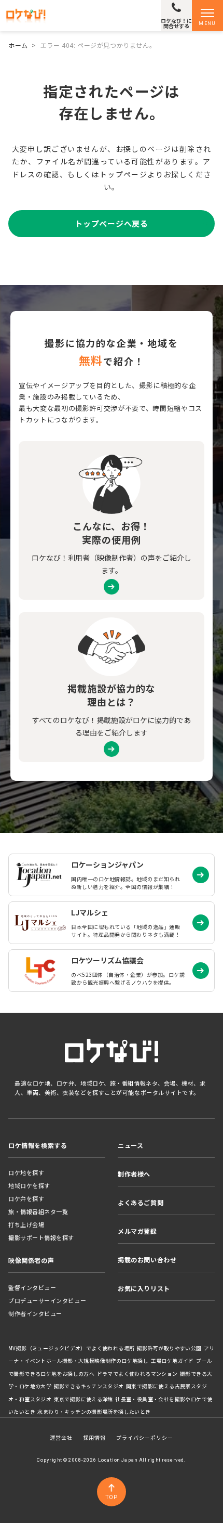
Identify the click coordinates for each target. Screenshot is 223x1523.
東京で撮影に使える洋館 (83, 1399)
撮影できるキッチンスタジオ (89, 1386)
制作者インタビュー (35, 1313)
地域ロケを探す (29, 1185)
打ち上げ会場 (26, 1224)
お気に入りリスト (144, 1288)
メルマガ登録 (137, 1231)
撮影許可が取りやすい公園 (169, 1348)
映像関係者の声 (31, 1260)
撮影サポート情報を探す (41, 1237)
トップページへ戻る (111, 223)
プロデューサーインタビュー (47, 1300)
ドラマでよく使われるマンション (137, 1373)
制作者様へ (134, 1173)
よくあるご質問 (140, 1202)
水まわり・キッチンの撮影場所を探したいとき (93, 1411)
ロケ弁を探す (26, 1198)
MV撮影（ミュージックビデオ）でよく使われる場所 (71, 1348)
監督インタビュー (32, 1287)
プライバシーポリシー (144, 1437)
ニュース (130, 1145)
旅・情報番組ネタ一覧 (38, 1211)
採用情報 (94, 1437)
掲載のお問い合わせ (147, 1259)
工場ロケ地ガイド (172, 1360)
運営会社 (61, 1437)
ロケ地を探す (26, 1172)
